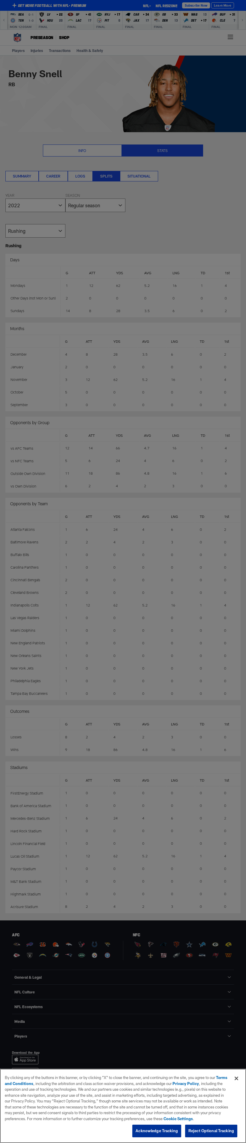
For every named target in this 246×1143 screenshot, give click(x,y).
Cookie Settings (178, 1118)
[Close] (236, 1078)
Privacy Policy (185, 1083)
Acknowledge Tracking (157, 1130)
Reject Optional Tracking (211, 1130)
